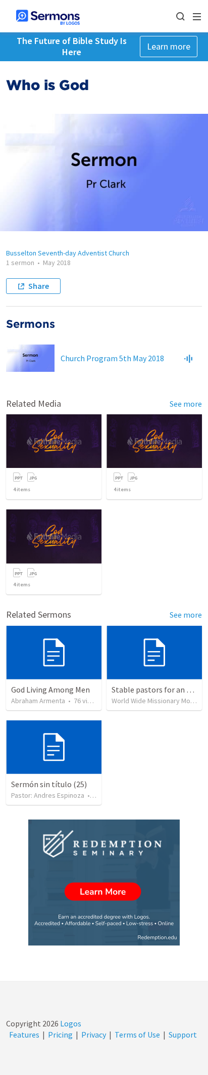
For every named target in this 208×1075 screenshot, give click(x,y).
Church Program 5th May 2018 (112, 358)
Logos (70, 1023)
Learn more (168, 46)
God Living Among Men (50, 689)
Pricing (60, 1034)
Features (24, 1034)
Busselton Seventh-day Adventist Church (67, 252)
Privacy (93, 1034)
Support (183, 1034)
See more (186, 404)
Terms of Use (137, 1034)
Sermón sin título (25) (49, 784)
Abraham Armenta (38, 700)
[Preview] (188, 358)
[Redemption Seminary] (104, 882)
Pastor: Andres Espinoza (47, 795)
